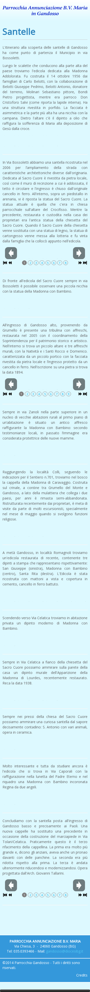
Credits (82, 975)
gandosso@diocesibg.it (64, 951)
